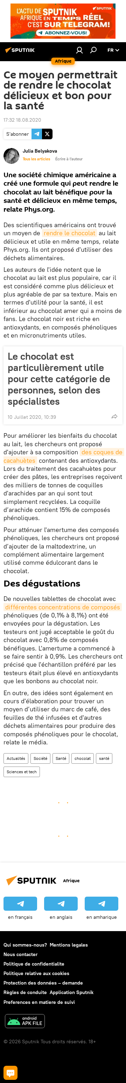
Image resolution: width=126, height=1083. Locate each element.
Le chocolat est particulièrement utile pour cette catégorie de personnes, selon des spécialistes (59, 379)
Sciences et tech (22, 771)
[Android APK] (25, 1022)
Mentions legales (69, 945)
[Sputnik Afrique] (21, 53)
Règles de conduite (25, 992)
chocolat (83, 758)
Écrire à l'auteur (69, 158)
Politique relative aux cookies (36, 973)
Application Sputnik (71, 992)
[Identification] (79, 50)
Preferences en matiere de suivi (39, 1002)
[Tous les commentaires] (11, 1073)
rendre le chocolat (69, 233)
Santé (61, 758)
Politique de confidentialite (34, 964)
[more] (114, 416)
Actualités (16, 758)
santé (104, 758)
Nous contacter (20, 954)
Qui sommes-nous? (25, 945)
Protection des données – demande (43, 983)
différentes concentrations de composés (62, 607)
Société (40, 758)
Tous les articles (36, 158)
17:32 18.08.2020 (22, 120)
